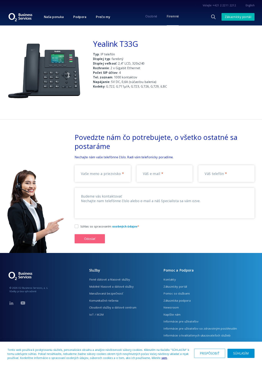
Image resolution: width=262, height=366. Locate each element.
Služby (94, 270)
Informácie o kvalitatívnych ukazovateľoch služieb (197, 335)
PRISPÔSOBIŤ (209, 353)
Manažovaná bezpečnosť (106, 293)
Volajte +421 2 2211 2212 (219, 5)
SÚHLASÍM (241, 353)
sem (164, 358)
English (250, 5)
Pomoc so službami (176, 293)
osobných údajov (125, 226)
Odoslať (89, 239)
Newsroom (171, 307)
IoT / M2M (96, 314)
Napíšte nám (171, 314)
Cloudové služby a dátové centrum (113, 307)
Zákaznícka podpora (176, 300)
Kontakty (169, 279)
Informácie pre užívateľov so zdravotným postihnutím (200, 328)
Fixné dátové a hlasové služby (109, 279)
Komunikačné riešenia (104, 300)
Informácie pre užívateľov (181, 321)
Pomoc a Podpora (178, 270)
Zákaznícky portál (238, 17)
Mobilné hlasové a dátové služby (111, 286)
